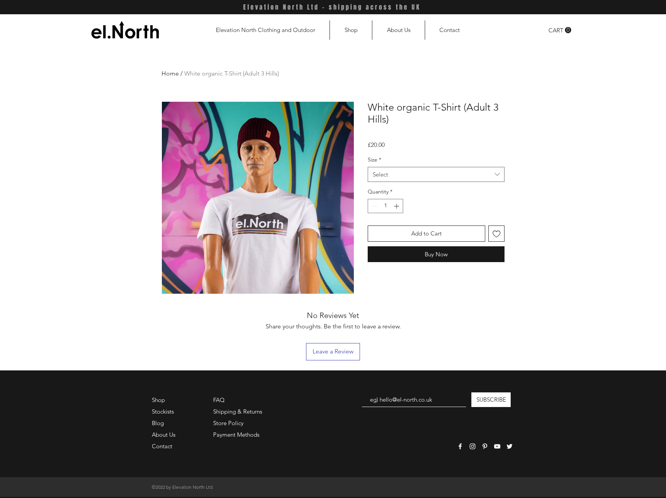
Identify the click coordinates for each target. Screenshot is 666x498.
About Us (163, 434)
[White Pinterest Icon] (485, 446)
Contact (162, 446)
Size (374, 159)
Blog (158, 423)
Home (170, 73)
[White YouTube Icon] (497, 446)
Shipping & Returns (237, 411)
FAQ (219, 400)
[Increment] (397, 206)
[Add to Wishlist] (496, 233)
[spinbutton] (385, 206)
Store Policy (228, 423)
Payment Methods (237, 434)
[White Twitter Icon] (509, 446)
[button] (559, 30)
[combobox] (436, 174)
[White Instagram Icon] (472, 446)
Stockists (163, 411)
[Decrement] (373, 206)
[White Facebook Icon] (460, 446)
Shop (158, 400)
